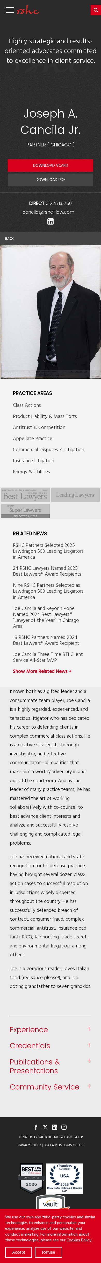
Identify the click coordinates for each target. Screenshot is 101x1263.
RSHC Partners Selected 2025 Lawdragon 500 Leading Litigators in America (48, 550)
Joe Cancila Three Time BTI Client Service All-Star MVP (48, 657)
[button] (96, 10)
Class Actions (27, 405)
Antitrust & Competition (39, 427)
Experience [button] (29, 1030)
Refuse (48, 1252)
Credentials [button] (30, 1046)
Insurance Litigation (33, 460)
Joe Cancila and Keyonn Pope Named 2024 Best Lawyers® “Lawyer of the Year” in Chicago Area (46, 617)
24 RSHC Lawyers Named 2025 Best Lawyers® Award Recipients (47, 570)
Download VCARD (50, 165)
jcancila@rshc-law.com (48, 212)
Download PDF (50, 179)
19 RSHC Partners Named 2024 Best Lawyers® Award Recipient (46, 640)
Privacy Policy (29, 1145)
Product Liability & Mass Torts (45, 416)
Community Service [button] (44, 1087)
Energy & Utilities (31, 471)
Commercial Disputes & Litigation (48, 449)
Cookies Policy (79, 1240)
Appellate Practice (32, 438)
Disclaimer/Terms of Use (63, 1145)
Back (9, 238)
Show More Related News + (42, 671)
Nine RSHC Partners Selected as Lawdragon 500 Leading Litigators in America (48, 590)
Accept (18, 1252)
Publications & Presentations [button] (35, 1067)
